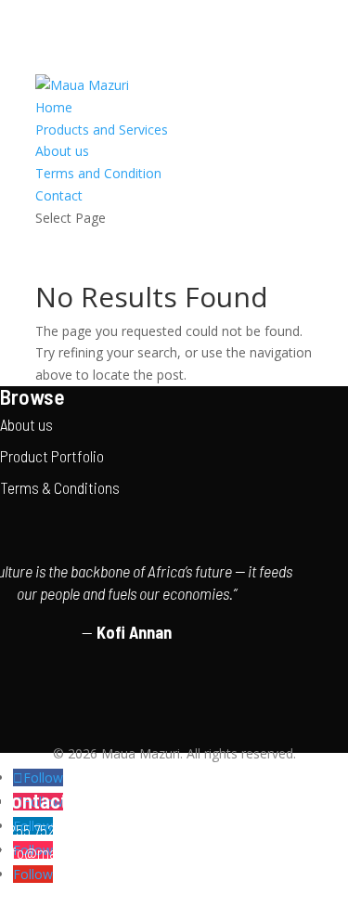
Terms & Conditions (60, 487)
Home (53, 107)
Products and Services (101, 129)
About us (62, 151)
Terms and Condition (98, 173)
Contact (59, 195)
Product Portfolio (52, 456)
